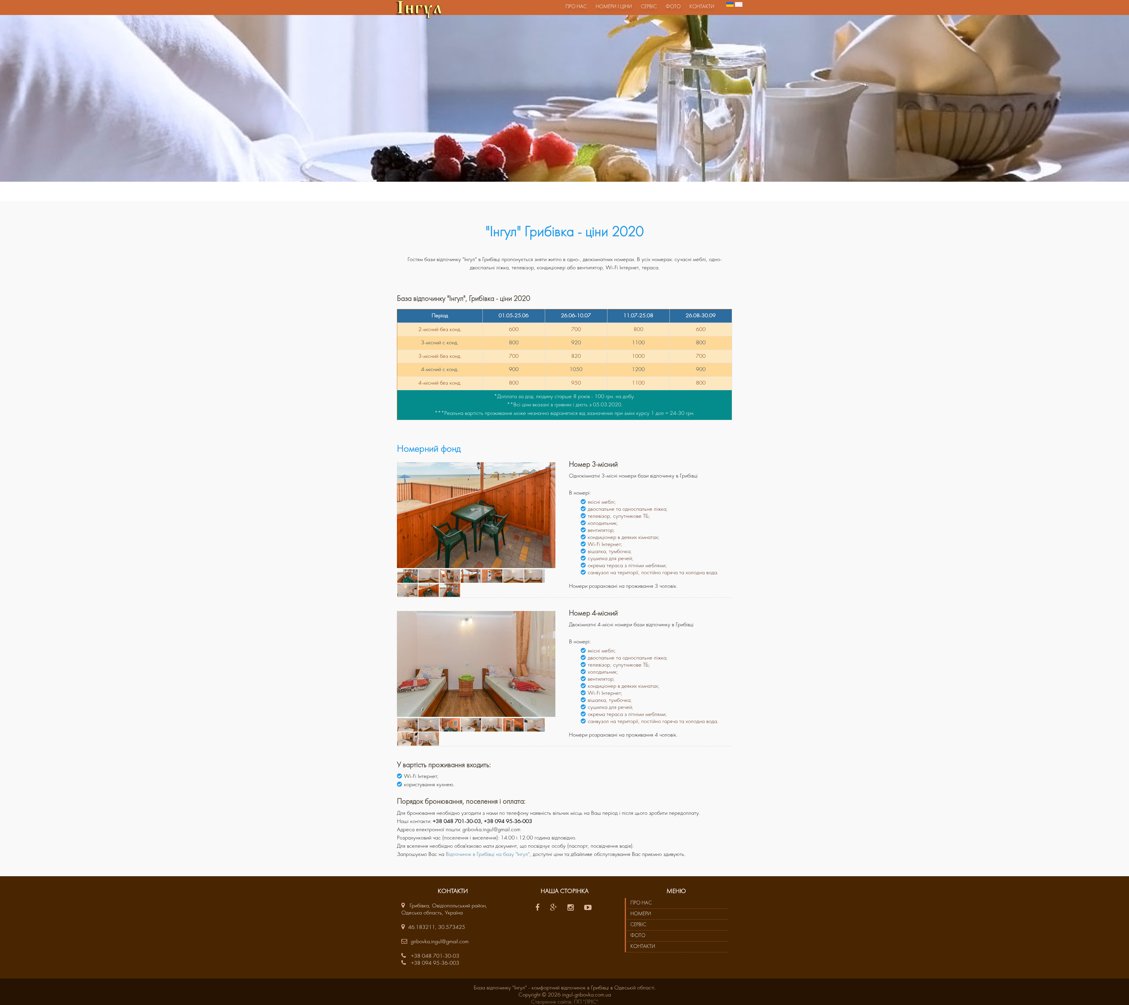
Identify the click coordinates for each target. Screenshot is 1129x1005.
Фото (673, 6)
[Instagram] (571, 908)
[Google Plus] (554, 908)
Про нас (576, 6)
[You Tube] (589, 908)
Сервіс (649, 6)
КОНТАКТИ (642, 946)
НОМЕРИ (640, 913)
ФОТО (637, 935)
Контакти (701, 6)
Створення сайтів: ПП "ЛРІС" (564, 1002)
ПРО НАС (641, 903)
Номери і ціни (614, 6)
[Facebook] (538, 908)
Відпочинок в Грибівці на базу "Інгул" (488, 854)
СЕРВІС (638, 924)
